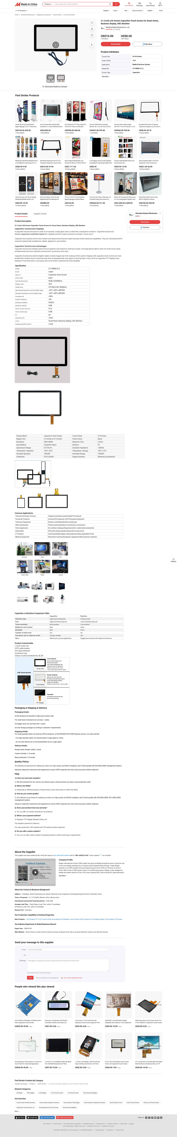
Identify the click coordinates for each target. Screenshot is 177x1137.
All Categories (22, 10)
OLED (81, 919)
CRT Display (30, 1093)
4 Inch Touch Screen (133, 1102)
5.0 (138, 216)
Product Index (123, 1123)
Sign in (160, 5)
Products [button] (47, 4)
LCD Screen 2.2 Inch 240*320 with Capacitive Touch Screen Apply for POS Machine (87, 1022)
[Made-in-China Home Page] (26, 4)
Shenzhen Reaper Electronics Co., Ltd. (118, 27)
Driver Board (56, 919)
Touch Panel (74, 919)
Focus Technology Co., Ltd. (74, 1130)
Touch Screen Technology (71, 1102)
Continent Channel (112, 1123)
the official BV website (61, 855)
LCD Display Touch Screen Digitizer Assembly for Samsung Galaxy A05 (101, 162)
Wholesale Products (88, 1123)
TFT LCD (38, 919)
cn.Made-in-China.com (108, 1126)
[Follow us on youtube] (155, 1117)
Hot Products (47, 1123)
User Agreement (99, 1130)
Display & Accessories (44, 15)
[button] (110, 4)
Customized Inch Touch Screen (48, 1107)
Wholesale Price (100, 1123)
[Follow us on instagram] (152, 1117)
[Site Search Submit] (116, 4)
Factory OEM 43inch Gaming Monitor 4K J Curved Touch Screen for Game (100, 125)
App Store (20, 1117)
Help (125, 10)
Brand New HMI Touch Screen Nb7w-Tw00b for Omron (148, 198)
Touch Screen (57, 15)
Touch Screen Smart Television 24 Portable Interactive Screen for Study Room (100, 198)
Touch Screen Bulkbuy (70, 1107)
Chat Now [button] (148, 44)
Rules (161, 10)
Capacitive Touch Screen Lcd (25, 1107)
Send (30, 978)
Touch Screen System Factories (49, 1102)
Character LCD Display (91, 919)
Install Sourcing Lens (65, 1117)
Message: (23, 961)
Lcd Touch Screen (69, 15)
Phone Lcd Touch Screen (151, 1102)
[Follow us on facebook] (146, 1117)
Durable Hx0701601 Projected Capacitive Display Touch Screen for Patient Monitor (150, 125)
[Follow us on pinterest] (158, 1117)
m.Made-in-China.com (93, 1126)
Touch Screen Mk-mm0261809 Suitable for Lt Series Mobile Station (51, 125)
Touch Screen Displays (90, 1093)
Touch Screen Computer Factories (94, 1102)
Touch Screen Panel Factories (25, 1102)
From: (24, 950)
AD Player (19, 1093)
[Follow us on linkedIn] (161, 1117)
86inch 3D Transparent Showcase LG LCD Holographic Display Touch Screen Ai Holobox (125, 198)
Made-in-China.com (79, 1126)
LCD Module (65, 919)
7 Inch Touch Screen (56, 1093)
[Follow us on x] (149, 1117)
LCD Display (30, 919)
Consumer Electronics (28, 15)
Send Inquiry (115, 44)
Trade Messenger (47, 1117)
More (16, 1111)
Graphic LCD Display (106, 919)
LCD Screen (118, 919)
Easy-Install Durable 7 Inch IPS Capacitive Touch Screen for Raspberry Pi (148, 162)
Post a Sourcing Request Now (71, 978)
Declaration (110, 1130)
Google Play (32, 1117)
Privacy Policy (120, 1130)
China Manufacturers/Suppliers (72, 1123)
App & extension (137, 10)
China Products (57, 1123)
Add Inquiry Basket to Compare (56, 86)
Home (17, 15)
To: (25, 955)
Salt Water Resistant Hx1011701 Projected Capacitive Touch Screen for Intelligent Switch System (51, 162)
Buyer (115, 10)
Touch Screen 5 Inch (115, 1102)
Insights (131, 1123)
